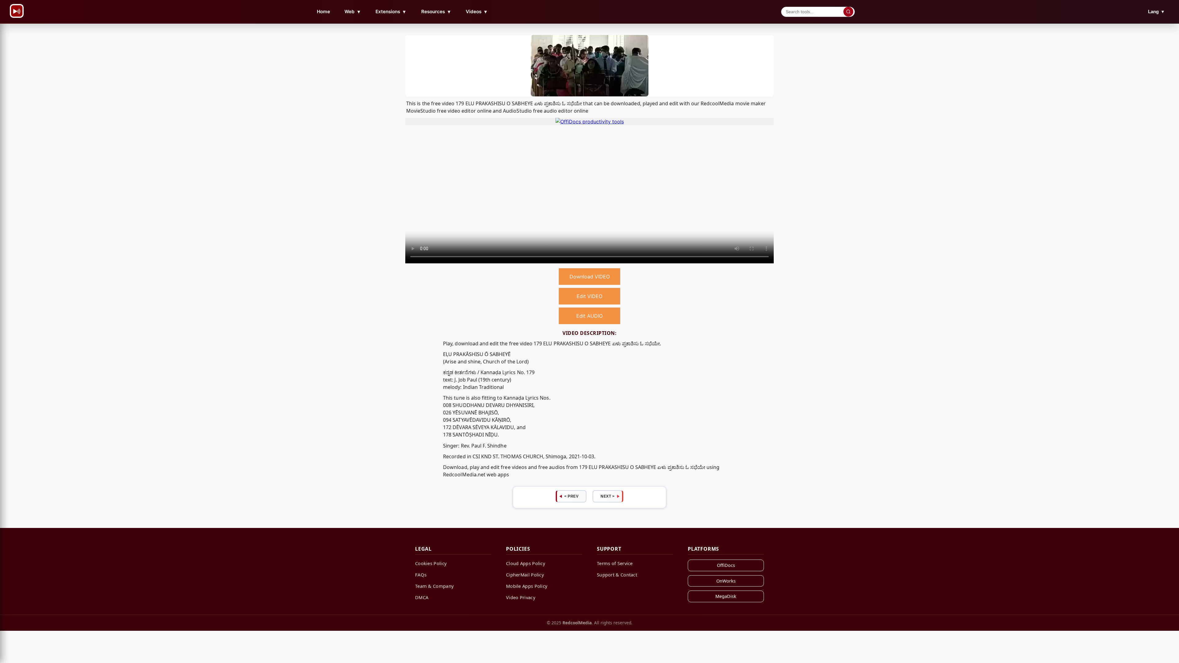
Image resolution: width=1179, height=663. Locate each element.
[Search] (848, 12)
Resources (436, 12)
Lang (1156, 11)
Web (352, 12)
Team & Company (434, 586)
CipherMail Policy (525, 575)
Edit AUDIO (589, 316)
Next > (607, 496)
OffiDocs (726, 565)
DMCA (421, 597)
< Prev (571, 496)
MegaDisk (725, 596)
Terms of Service (615, 563)
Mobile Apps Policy (526, 586)
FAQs (420, 575)
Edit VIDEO (589, 296)
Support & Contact (617, 575)
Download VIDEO (590, 276)
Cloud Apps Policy (525, 563)
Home (323, 11)
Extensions (391, 12)
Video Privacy (520, 597)
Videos (477, 12)
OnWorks (726, 581)
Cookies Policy (431, 563)
